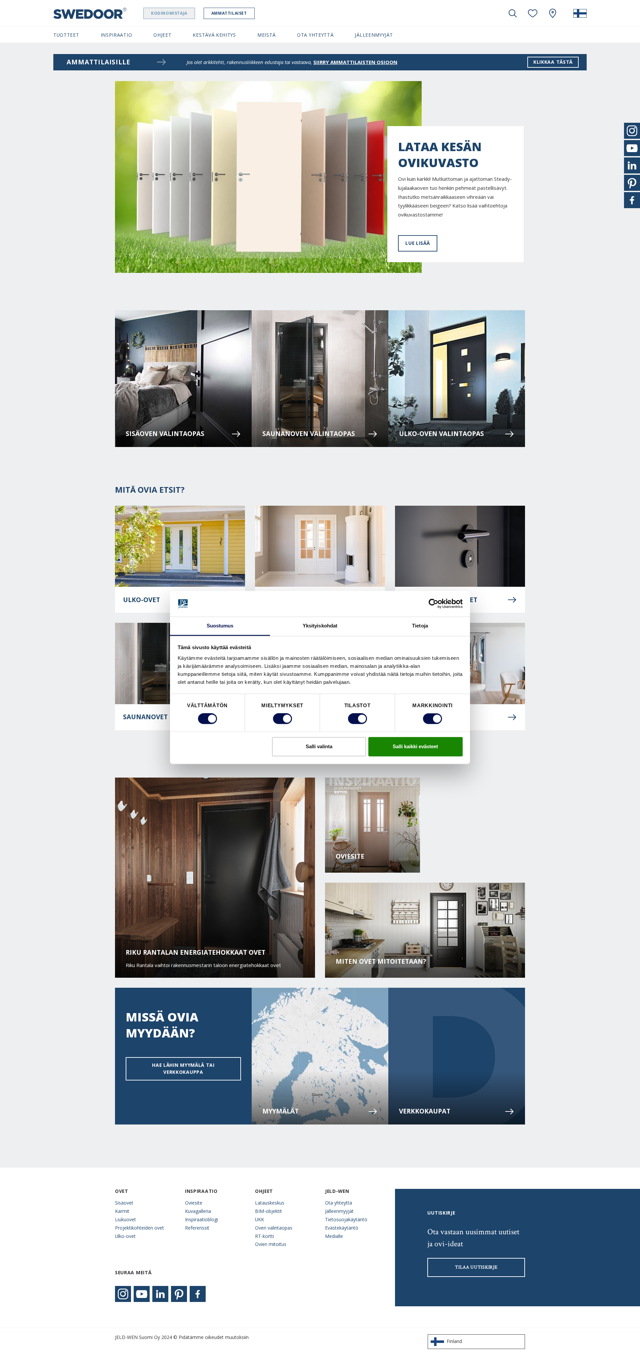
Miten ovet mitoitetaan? (381, 961)
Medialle (334, 1236)
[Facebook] (198, 1294)
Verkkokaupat (424, 1111)
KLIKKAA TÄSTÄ (553, 62)
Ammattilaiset (229, 13)
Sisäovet (124, 1203)
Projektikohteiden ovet (139, 1228)
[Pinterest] (179, 1294)
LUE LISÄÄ (417, 243)
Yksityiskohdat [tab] (320, 625)
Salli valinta (319, 746)
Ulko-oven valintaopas (441, 433)
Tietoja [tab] (420, 625)
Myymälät (280, 1111)
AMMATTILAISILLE (98, 62)
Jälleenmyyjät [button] (374, 35)
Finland (454, 1341)
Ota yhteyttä (338, 1203)
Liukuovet (125, 1219)
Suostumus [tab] (220, 625)
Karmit (122, 1211)
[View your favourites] (533, 13)
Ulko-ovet (125, 1236)
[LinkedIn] (160, 1294)
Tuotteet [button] (66, 35)
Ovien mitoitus (270, 1244)
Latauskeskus (269, 1203)
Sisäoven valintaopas (165, 433)
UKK (259, 1219)
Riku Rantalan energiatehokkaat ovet (195, 952)
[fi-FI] (580, 13)
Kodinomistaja (169, 13)
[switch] (282, 719)
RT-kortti (264, 1236)
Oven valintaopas (273, 1228)
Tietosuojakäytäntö (346, 1219)
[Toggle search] (513, 13)
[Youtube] (142, 1294)
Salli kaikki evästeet (415, 746)
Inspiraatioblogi (201, 1219)
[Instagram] (123, 1294)
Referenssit (197, 1228)
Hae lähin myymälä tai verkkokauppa (183, 1068)
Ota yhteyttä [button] (315, 35)
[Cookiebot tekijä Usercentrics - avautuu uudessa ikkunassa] (433, 604)
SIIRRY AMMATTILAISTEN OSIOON (355, 62)
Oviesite (350, 856)
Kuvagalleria (198, 1211)
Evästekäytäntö (341, 1228)
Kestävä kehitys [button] (214, 35)
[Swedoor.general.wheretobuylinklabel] (553, 13)
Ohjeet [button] (162, 35)
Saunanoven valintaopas (308, 433)
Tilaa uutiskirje (476, 1267)
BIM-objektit (268, 1211)
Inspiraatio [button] (116, 35)
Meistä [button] (266, 35)
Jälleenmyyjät (339, 1211)
